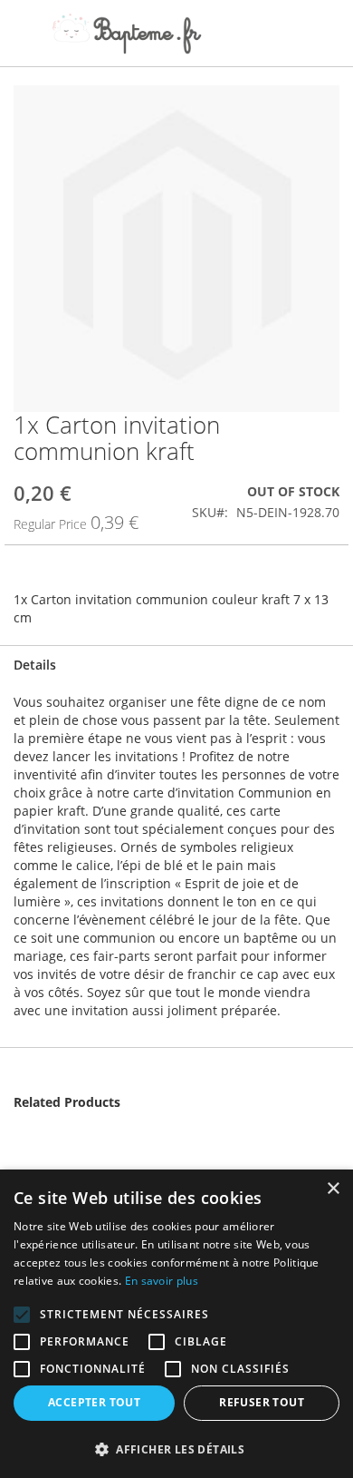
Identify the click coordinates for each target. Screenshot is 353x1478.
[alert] (176, 1324)
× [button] (332, 1189)
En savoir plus (161, 1280)
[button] (176, 1448)
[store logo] (127, 33)
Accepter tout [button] (94, 1402)
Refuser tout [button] (261, 1402)
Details (35, 664)
